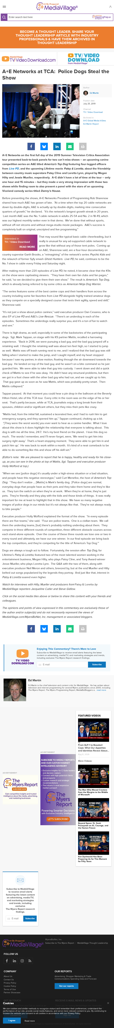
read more (101, 690)
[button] (110, 6)
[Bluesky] (44, 146)
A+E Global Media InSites (94, 121)
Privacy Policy (10, 983)
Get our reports (66, 986)
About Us (8, 976)
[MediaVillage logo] (23, 943)
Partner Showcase (12, 992)
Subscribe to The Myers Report (59, 943)
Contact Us (9, 979)
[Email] (70, 146)
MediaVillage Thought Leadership (92, 943)
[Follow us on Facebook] (7, 961)
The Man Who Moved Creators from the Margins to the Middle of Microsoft (93, 792)
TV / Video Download (93, 112)
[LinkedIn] (57, 146)
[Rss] (30, 961)
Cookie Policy (10, 986)
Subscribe (97, 664)
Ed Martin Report (91, 124)
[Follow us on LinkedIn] (14, 961)
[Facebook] (31, 146)
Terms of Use (10, 989)
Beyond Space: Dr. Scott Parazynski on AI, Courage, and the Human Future (93, 825)
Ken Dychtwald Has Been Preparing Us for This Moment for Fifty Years (92, 859)
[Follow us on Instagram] (22, 961)
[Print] (83, 146)
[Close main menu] (108, 1003)
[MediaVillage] (57, 6)
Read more (30, 1021)
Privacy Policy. (74, 1013)
